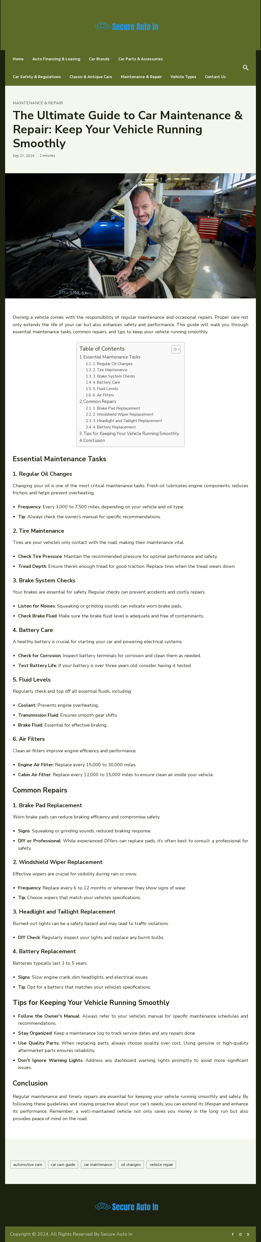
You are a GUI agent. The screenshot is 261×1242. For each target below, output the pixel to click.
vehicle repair (161, 1164)
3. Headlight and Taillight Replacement (127, 420)
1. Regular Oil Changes (112, 363)
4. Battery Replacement (114, 427)
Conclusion (94, 440)
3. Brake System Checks (114, 376)
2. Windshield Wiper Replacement (123, 414)
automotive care (27, 1164)
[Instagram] (240, 1234)
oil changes (131, 1164)
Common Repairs (99, 402)
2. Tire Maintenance (110, 369)
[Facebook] (232, 1234)
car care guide (63, 1164)
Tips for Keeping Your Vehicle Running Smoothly (131, 434)
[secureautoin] (130, 25)
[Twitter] (248, 1234)
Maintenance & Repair (38, 103)
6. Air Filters (103, 395)
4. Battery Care (106, 382)
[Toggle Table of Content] (173, 349)
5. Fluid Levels (105, 388)
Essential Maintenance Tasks (111, 357)
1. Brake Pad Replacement (116, 408)
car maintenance (98, 1164)
